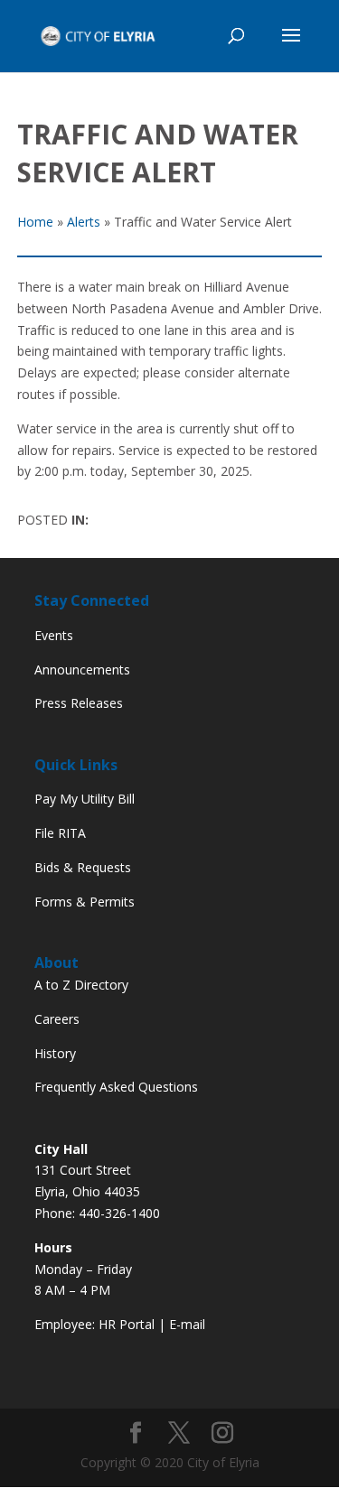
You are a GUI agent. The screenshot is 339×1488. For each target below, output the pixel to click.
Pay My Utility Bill (84, 798)
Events (53, 635)
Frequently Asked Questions (116, 1086)
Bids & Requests (82, 867)
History (55, 1053)
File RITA (60, 833)
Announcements (82, 669)
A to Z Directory (81, 984)
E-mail (187, 1324)
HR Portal (127, 1324)
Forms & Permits (84, 901)
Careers (57, 1019)
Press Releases (78, 702)
